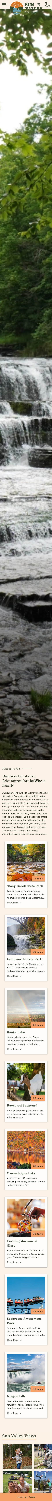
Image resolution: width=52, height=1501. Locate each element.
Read (12, 902)
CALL (47, 6)
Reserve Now (25, 1497)
